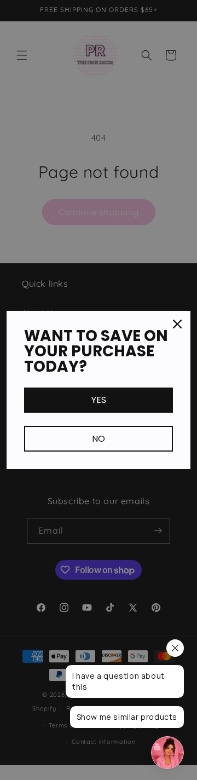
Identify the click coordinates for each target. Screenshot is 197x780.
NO (98, 438)
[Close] (177, 324)
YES (98, 400)
